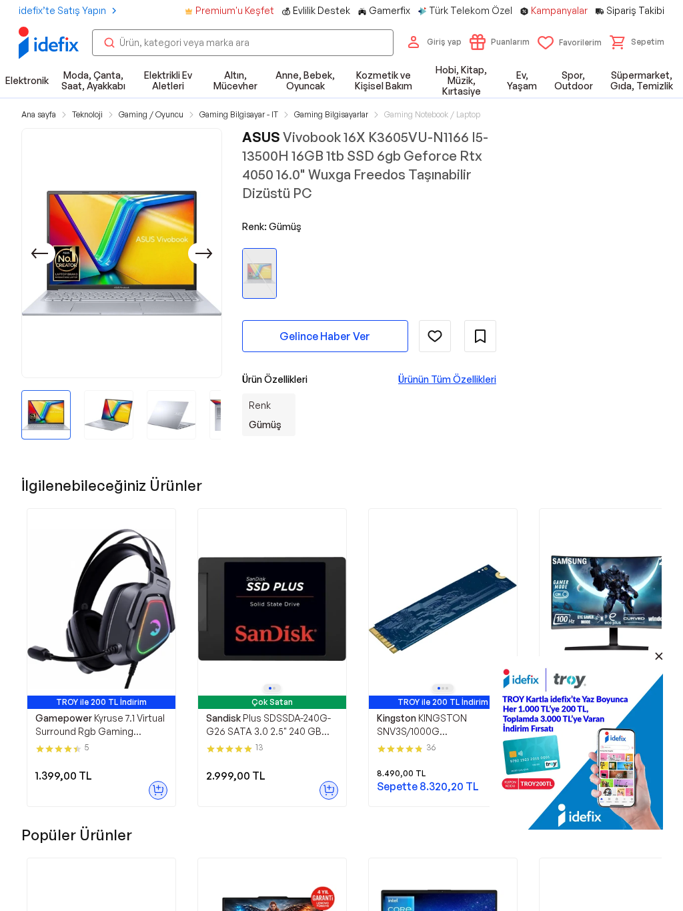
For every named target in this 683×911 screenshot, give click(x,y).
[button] (637, 42)
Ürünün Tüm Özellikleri (447, 379)
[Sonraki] (204, 253)
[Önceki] (39, 253)
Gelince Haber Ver (324, 336)
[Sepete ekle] (158, 790)
